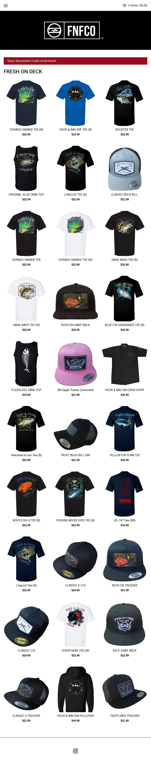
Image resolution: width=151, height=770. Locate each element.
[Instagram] (75, 751)
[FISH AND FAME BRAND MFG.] (75, 30)
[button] (6, 5)
